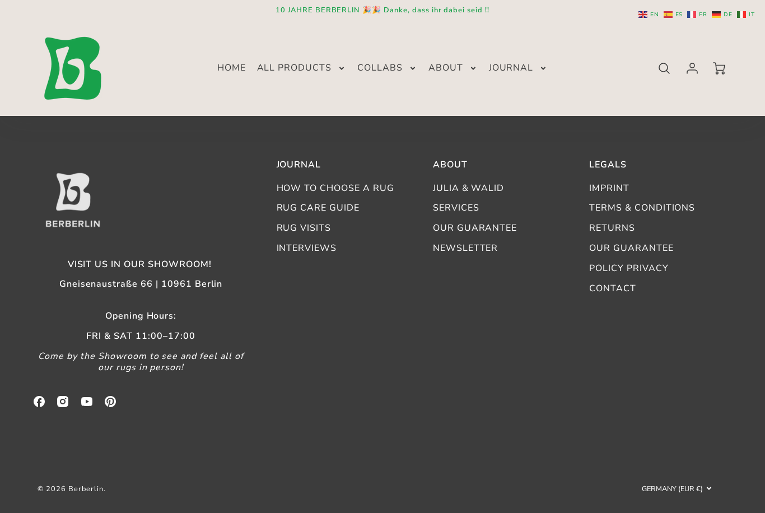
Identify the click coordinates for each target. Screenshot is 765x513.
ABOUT (445, 68)
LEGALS (608, 164)
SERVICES (456, 208)
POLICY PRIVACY (628, 268)
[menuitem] (231, 68)
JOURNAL (511, 68)
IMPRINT (609, 188)
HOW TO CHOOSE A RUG (335, 188)
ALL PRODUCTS (294, 68)
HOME (231, 68)
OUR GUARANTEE (475, 228)
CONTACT (612, 288)
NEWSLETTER (465, 248)
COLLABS (380, 68)
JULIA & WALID (468, 188)
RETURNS (612, 228)
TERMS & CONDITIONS (642, 208)
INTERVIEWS (307, 248)
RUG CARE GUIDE (318, 208)
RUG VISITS (304, 228)
